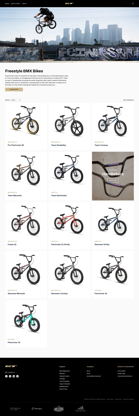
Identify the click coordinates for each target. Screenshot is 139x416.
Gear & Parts (15, 3)
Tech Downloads (64, 381)
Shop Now (113, 180)
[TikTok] (17, 376)
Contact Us (11, 372)
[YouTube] (14, 376)
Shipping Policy (63, 386)
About (24, 3)
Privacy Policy (110, 399)
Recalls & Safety (64, 376)
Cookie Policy (118, 399)
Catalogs (62, 378)
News (88, 373)
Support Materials (64, 384)
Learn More (14, 89)
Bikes (7, 3)
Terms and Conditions (128, 399)
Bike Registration (64, 371)
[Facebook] (6, 376)
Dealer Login (121, 373)
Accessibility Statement (94, 376)
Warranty (62, 373)
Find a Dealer (121, 371)
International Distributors (125, 376)
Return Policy (63, 389)
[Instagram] (10, 376)
